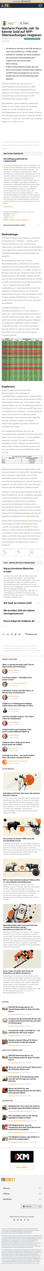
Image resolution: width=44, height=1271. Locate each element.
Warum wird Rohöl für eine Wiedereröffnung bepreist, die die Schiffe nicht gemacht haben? (24, 1091)
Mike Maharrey (15, 670)
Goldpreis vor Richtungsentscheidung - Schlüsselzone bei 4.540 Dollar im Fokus (17, 705)
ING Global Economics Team (19, 761)
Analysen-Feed (32, 634)
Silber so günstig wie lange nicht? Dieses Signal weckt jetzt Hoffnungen (18, 666)
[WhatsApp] (14, 1220)
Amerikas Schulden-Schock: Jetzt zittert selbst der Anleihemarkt (18, 718)
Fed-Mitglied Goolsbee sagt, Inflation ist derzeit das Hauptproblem (23, 1138)
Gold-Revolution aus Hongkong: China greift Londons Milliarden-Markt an (16, 730)
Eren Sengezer (12, 22)
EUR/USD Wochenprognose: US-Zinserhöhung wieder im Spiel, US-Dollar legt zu (24, 1009)
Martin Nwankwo (15, 709)
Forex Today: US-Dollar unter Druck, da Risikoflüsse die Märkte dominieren (18, 972)
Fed (27, 516)
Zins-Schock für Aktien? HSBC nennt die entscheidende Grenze (18, 840)
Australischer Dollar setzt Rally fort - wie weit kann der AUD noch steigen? (24, 1032)
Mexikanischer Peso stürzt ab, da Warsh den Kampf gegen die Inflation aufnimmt (24, 1107)
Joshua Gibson (15, 1045)
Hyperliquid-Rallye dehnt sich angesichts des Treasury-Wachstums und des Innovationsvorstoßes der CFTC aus (20, 927)
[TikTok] (28, 1220)
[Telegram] (17, 1220)
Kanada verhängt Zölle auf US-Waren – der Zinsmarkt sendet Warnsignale (23, 1041)
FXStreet (7, 4)
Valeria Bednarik (15, 1014)
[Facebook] (24, 1220)
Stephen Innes (15, 748)
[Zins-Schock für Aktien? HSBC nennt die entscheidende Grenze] (22, 826)
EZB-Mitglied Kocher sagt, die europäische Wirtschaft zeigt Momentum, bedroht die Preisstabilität (24, 1127)
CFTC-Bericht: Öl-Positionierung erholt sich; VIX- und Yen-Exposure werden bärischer (23, 1079)
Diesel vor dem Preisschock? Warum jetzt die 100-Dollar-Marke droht (24, 1068)
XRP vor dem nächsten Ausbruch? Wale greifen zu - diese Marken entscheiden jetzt (21, 881)
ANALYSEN (5, 38)
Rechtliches (7, 1199)
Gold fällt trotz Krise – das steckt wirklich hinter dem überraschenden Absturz (18, 756)
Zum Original (5, 41)
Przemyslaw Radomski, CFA (19, 683)
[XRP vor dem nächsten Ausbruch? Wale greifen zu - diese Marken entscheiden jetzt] (22, 868)
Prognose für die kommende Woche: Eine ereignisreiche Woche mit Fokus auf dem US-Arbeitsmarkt (24, 1021)
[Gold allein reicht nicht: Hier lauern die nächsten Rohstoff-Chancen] (22, 781)
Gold (33, 87)
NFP (28, 527)
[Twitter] (21, 1220)
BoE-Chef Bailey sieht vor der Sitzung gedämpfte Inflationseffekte (22, 1117)
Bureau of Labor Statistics (13, 167)
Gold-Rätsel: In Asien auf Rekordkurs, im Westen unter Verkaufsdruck (17, 692)
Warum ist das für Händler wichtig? (14, 225)
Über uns (6, 1188)
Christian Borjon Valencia (18, 1111)
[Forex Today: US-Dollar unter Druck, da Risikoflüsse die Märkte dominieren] (22, 959)
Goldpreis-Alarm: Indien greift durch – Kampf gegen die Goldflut (17, 743)
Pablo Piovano (15, 1026)
